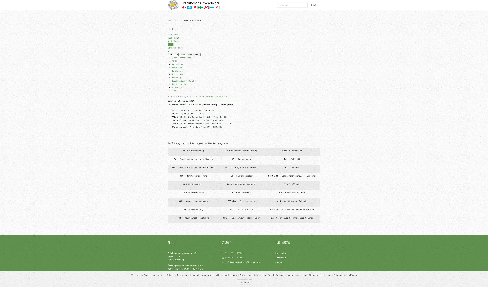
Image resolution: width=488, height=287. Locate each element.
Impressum (280, 257)
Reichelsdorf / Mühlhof (214, 96)
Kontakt (279, 262)
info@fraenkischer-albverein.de (242, 262)
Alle (195, 96)
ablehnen (244, 282)
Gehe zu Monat (194, 54)
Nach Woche (173, 41)
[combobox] (292, 5)
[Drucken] (172, 28)
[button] (315, 5)
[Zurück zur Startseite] (194, 5)
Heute (170, 44)
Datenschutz (281, 253)
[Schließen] (484, 279)
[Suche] (169, 51)
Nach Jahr (173, 34)
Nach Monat (173, 38)
